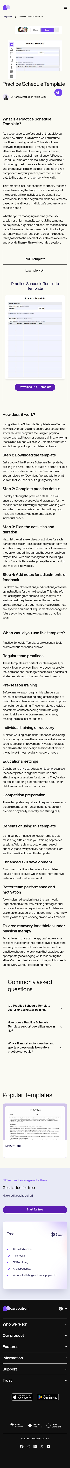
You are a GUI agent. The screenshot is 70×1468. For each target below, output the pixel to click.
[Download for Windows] (48, 1397)
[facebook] (22, 1446)
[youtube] (48, 1446)
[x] (42, 1446)
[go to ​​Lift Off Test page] (35, 1122)
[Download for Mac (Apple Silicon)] (22, 1397)
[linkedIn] (35, 1446)
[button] (64, 7)
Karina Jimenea (22, 97)
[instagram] (28, 1446)
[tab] (35, 259)
